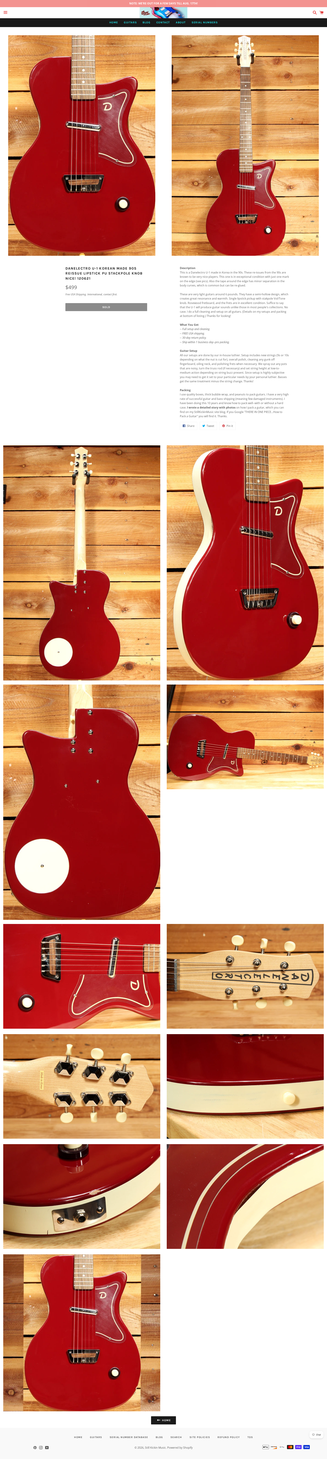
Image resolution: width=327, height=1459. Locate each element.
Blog (146, 22)
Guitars (130, 22)
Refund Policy (228, 1437)
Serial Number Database (129, 1437)
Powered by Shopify (180, 1447)
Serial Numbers (205, 22)
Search (176, 1437)
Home (113, 22)
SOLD (106, 307)
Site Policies (200, 1437)
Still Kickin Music (155, 1447)
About (181, 22)
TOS (250, 1437)
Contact (163, 22)
